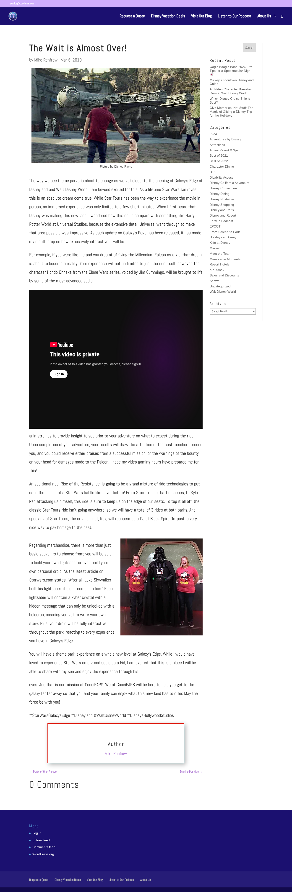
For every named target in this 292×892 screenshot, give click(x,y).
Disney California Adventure (230, 183)
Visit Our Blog (201, 16)
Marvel (214, 248)
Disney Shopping (222, 204)
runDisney (217, 270)
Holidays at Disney (223, 237)
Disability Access (221, 177)
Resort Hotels (219, 264)
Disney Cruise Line (223, 188)
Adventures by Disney (225, 139)
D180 (213, 172)
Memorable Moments (225, 259)
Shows (214, 281)
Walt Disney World (223, 291)
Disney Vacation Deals (168, 16)
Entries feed (41, 840)
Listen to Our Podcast (234, 16)
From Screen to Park (225, 232)
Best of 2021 (219, 155)
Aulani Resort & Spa (224, 150)
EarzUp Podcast (221, 221)
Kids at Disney (220, 242)
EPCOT (215, 226)
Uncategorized (220, 286)
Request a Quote (132, 16)
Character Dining (222, 166)
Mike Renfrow (45, 60)
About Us (264, 16)
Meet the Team (220, 253)
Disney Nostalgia (222, 199)
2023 (213, 134)
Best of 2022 (219, 161)
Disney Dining (219, 194)
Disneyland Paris (222, 210)
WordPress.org (43, 854)
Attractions (217, 145)
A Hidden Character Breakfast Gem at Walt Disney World (231, 91)
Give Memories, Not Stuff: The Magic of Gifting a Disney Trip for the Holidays (231, 111)
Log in (36, 833)
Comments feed (43, 847)
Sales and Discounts (224, 275)
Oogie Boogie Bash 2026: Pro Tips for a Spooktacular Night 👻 (231, 70)
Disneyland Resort (223, 215)
